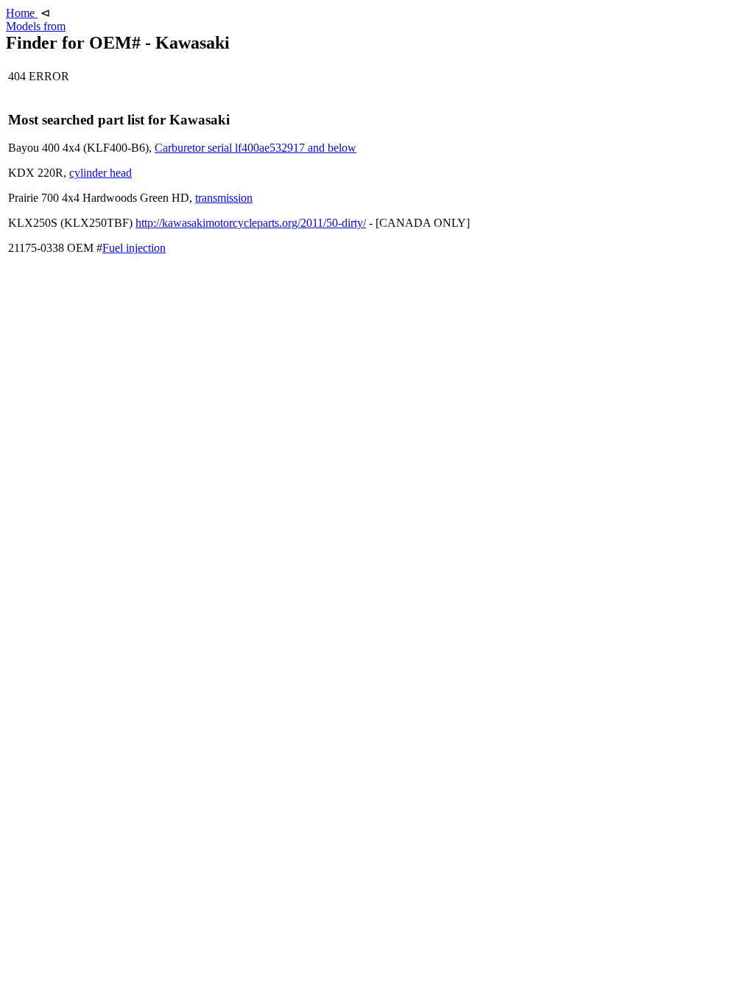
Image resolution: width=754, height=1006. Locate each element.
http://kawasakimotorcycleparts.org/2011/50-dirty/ (250, 223)
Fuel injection (134, 248)
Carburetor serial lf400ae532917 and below (255, 147)
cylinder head (100, 172)
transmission (224, 197)
